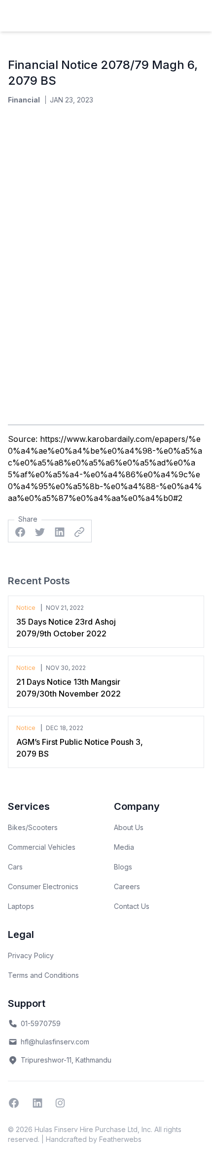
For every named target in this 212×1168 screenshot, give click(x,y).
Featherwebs (120, 1139)
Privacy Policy (31, 955)
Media (124, 847)
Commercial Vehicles (41, 847)
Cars (15, 867)
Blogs (123, 867)
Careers (127, 886)
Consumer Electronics (43, 886)
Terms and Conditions (43, 975)
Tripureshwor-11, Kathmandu (66, 1060)
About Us (128, 827)
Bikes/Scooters (33, 827)
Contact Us (131, 906)
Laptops (21, 906)
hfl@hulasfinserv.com (55, 1041)
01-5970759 (41, 1023)
